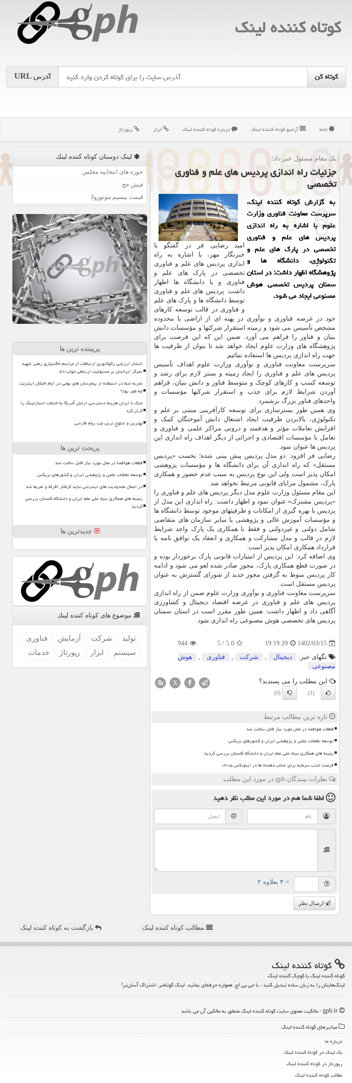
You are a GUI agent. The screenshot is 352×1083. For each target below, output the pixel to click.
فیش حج (132, 184)
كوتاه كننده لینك (288, 27)
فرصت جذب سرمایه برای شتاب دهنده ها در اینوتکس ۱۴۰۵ (277, 765)
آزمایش (69, 638)
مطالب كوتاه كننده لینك (318, 1075)
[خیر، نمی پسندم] (289, 693)
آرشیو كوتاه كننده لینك (275, 129)
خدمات (39, 652)
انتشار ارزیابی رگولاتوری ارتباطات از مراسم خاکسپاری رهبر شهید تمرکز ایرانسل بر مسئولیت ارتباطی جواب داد (82, 367)
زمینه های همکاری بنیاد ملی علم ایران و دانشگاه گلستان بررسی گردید (269, 753)
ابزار (158, 129)
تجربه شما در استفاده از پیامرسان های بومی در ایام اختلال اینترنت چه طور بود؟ (81, 387)
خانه (324, 129)
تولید (129, 638)
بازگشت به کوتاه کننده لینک (57, 927)
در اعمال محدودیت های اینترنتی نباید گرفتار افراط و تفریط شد (84, 486)
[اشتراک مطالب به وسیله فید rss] (160, 682)
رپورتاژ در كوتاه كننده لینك (314, 1063)
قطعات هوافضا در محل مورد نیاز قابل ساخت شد (290, 729)
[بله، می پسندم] (328, 693)
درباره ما (333, 1041)
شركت (249, 657)
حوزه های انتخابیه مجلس (112, 171)
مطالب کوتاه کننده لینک (174, 927)
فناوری (216, 657)
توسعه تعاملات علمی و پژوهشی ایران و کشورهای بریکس (281, 740)
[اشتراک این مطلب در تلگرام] (204, 682)
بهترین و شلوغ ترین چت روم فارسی (108, 423)
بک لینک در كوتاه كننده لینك (313, 1052)
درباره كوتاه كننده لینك (206, 129)
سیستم (125, 652)
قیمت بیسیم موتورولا (117, 196)
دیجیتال (282, 657)
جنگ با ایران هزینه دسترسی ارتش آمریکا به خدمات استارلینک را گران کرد (82, 406)
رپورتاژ (126, 129)
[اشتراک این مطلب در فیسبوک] (189, 682)
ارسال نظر (311, 903)
